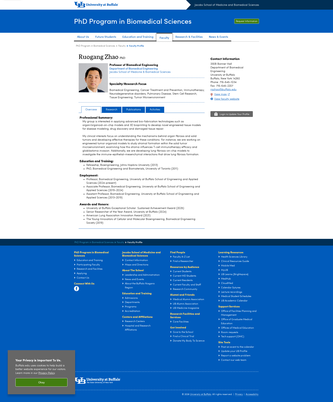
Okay (41, 382)
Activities (155, 109)
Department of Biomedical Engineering (133, 68)
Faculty (122, 46)
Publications (133, 109)
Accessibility (252, 394)
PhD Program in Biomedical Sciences (133, 21)
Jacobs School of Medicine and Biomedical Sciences (227, 5)
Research (111, 109)
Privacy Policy (46, 373)
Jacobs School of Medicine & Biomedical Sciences (140, 72)
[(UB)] (132, 5)
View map (220, 94)
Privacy (239, 394)
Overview (91, 109)
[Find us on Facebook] (76, 288)
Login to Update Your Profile (234, 114)
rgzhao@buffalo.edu (223, 89)
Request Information (246, 21)
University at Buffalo (200, 394)
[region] (41, 372)
